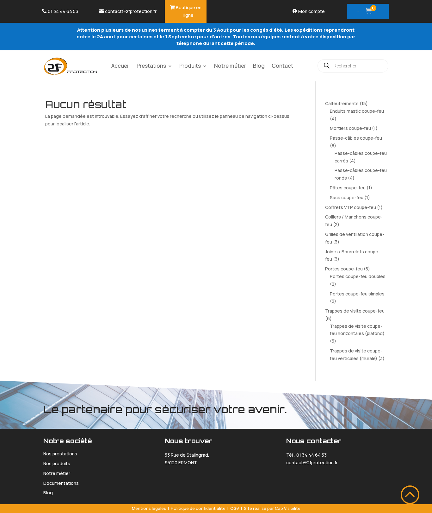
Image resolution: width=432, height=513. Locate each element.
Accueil (120, 65)
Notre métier (230, 65)
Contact (282, 65)
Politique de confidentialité (198, 508)
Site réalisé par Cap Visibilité (272, 508)
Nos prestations (60, 454)
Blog (259, 65)
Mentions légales (149, 508)
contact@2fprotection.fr (131, 11)
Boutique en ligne (188, 11)
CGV (234, 508)
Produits (190, 65)
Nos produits (56, 463)
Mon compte (311, 11)
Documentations (61, 483)
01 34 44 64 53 (63, 11)
